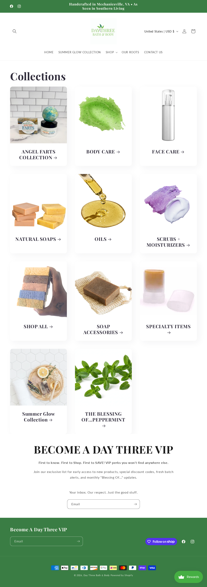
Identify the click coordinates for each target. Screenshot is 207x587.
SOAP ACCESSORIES (100, 329)
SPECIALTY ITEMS (168, 326)
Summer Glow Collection (38, 417)
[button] (14, 31)
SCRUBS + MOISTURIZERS (166, 242)
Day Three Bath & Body (96, 575)
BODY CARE (100, 152)
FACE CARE (165, 152)
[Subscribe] (135, 504)
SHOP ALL (36, 326)
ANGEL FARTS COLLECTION (37, 155)
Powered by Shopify (122, 575)
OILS (101, 239)
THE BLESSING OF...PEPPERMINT (104, 417)
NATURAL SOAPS (35, 239)
